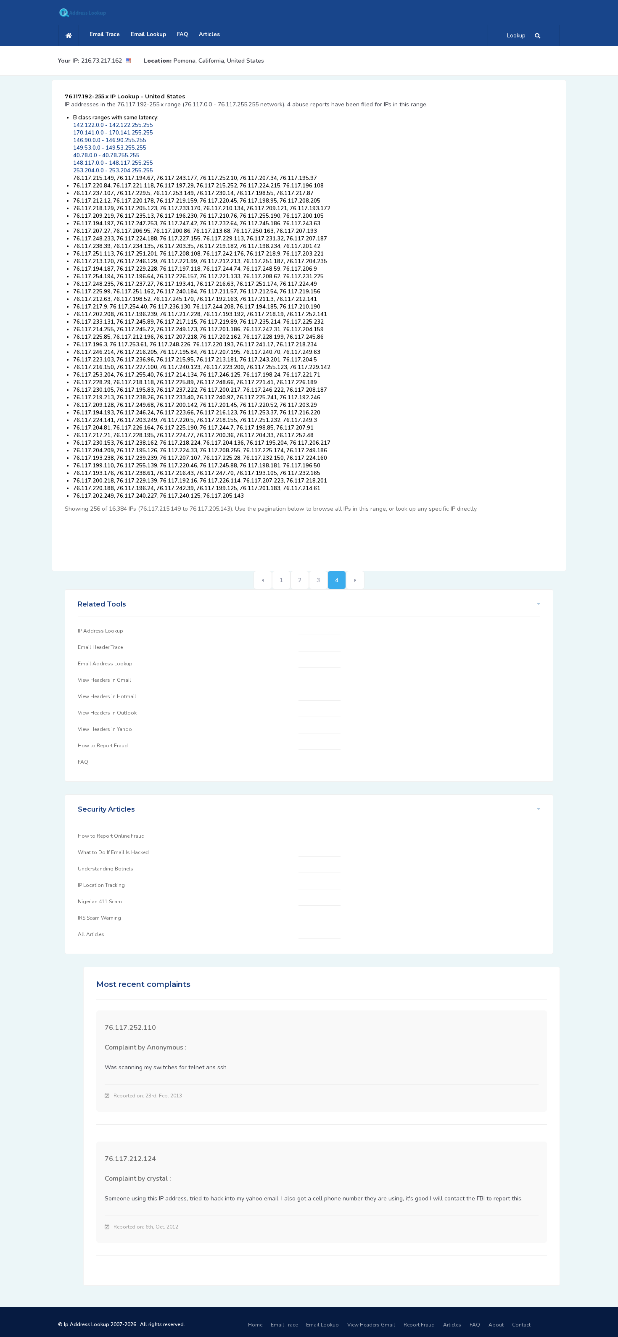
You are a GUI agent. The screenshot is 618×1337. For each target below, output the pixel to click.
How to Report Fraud (103, 745)
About (496, 1324)
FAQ (182, 34)
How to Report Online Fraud (111, 836)
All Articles (91, 934)
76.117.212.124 (130, 1158)
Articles (209, 34)
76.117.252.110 (130, 1027)
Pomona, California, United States (219, 61)
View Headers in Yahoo (105, 729)
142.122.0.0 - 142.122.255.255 (113, 125)
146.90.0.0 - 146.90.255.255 (109, 140)
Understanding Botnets (105, 868)
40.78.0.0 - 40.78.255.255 (106, 155)
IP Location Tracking (101, 885)
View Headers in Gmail (104, 680)
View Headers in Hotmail (107, 696)
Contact (521, 1324)
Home (255, 1324)
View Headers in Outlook (107, 712)
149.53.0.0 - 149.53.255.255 (109, 148)
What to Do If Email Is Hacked (113, 852)
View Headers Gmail (371, 1324)
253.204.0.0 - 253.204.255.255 (113, 170)
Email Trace (105, 34)
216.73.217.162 (101, 61)
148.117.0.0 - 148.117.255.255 (113, 163)
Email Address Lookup (105, 663)
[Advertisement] (218, 537)
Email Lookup (148, 34)
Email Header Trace (100, 647)
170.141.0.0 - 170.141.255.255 (113, 133)
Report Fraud (419, 1324)
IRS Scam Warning (99, 918)
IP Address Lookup (100, 631)
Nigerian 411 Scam (100, 901)
